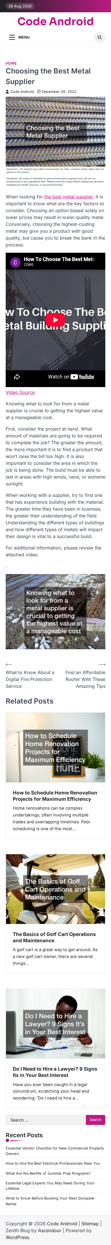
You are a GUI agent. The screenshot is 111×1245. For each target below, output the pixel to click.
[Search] (99, 37)
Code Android (55, 21)
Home (11, 63)
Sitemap (90, 1223)
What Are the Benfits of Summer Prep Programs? (48, 1173)
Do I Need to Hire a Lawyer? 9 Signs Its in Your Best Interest (55, 1072)
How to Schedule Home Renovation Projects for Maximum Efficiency (55, 796)
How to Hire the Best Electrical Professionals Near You (53, 1163)
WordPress (17, 1237)
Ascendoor (49, 1230)
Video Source (20, 392)
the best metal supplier (68, 197)
